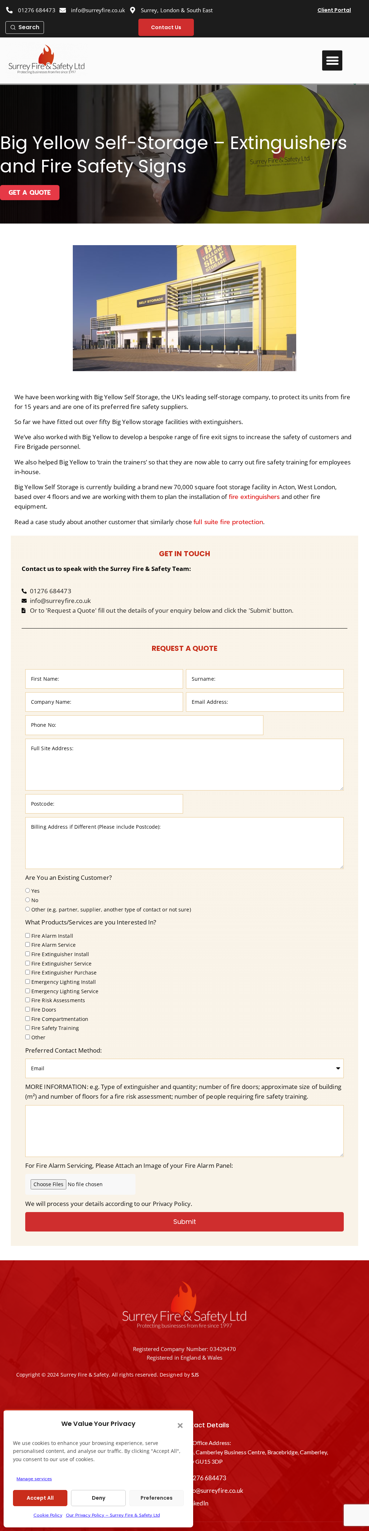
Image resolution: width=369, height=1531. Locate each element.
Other (38, 1037)
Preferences (157, 1497)
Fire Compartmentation (59, 1019)
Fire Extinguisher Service (61, 963)
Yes (35, 891)
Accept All (40, 1497)
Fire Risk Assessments (58, 1000)
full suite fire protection (228, 522)
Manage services (34, 1479)
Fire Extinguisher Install (60, 954)
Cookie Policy (48, 1515)
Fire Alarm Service (53, 945)
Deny (98, 1497)
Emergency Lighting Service (65, 991)
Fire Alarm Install (52, 935)
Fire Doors (43, 1009)
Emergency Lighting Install (63, 981)
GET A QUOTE (30, 192)
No (34, 900)
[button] (180, 1425)
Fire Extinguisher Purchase (64, 972)
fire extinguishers (254, 496)
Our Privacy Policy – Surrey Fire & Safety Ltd (113, 1515)
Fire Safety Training (55, 1028)
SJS (195, 1375)
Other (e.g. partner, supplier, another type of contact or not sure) (111, 909)
